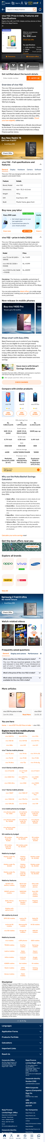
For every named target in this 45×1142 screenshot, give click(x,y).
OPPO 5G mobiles (9, 918)
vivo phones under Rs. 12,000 (35, 813)
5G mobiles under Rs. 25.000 (35, 839)
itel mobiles (23, 963)
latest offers (24, 291)
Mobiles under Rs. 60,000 (23, 873)
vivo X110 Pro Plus (23, 777)
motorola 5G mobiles (9, 925)
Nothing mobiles (35, 968)
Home (4, 1138)
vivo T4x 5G (9, 758)
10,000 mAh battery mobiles (9, 884)
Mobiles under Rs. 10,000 (9, 857)
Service (11, 1138)
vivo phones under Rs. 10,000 (23, 813)
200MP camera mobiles (9, 892)
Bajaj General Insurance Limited (32, 1120)
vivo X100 (23, 783)
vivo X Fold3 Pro (23, 771)
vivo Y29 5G (23, 803)
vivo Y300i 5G (9, 799)
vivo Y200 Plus (35, 793)
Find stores (11, 56)
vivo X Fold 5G (9, 771)
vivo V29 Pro (23, 736)
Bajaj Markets (29, 1126)
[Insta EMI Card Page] (30, 3)
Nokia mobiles (22, 952)
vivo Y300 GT (23, 793)
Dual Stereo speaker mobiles (23, 902)
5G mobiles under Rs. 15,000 (8, 839)
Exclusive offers (33, 56)
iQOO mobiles (35, 940)
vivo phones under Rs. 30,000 (9, 828)
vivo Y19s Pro (23, 799)
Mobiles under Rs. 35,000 (35, 865)
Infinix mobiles (9, 957)
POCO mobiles (22, 974)
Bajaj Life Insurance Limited (33, 1123)
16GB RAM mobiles (23, 892)
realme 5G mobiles (23, 919)
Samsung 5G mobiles (23, 925)
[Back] (3, 9)
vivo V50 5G (9, 741)
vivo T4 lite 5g (35, 762)
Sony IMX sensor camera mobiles (35, 894)
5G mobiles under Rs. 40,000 (22, 846)
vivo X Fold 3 (35, 771)
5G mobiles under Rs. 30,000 (8, 846)
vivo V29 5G (23, 741)
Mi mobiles (35, 963)
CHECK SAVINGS (21, 382)
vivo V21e (35, 736)
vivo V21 (35, 745)
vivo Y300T (9, 793)
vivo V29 (23, 745)
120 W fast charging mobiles (23, 885)
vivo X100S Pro (35, 784)
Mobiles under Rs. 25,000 (9, 865)
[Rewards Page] (35, 3)
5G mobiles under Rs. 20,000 (22, 838)
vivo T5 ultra (9, 753)
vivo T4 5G (23, 758)
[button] (21, 157)
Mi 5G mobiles (35, 924)
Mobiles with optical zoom (9, 909)
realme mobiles (9, 951)
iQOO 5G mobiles (35, 931)
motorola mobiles (23, 958)
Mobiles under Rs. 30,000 (23, 866)
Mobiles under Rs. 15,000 (23, 858)
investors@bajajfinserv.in (10, 1126)
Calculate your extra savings (12, 535)
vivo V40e (9, 745)
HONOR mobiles (9, 963)
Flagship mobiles (35, 901)
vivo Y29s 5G (9, 803)
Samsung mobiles (35, 945)
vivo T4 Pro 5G (35, 753)
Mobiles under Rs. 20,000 (35, 857)
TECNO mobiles (9, 945)
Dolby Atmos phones (9, 901)
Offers (25, 1138)
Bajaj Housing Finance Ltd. (33, 1129)
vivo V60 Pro (9, 736)
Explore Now (32, 547)
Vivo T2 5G (35, 758)
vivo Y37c (35, 799)
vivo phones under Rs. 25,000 (35, 821)
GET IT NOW (27, 231)
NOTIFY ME (35, 78)
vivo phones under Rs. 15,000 (9, 820)
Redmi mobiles (9, 968)
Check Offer (7, 153)
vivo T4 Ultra (9, 762)
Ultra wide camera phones (35, 885)
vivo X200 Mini (9, 777)
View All (5, 591)
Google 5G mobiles (23, 931)
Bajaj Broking (29, 1132)
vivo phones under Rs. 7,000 (9, 812)
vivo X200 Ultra (35, 777)
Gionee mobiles (9, 974)
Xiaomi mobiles (35, 952)
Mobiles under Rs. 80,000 (35, 873)
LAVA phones (23, 940)
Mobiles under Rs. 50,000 (9, 873)
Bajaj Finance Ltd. (31, 1115)
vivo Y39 (35, 803)
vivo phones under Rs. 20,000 (23, 821)
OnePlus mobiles (23, 945)
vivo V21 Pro (35, 741)
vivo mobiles (9, 940)
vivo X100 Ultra (9, 783)
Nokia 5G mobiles (35, 919)
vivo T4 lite (23, 753)
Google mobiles (35, 958)
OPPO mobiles (22, 968)
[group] (21, 147)
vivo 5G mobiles (9, 930)
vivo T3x (23, 762)
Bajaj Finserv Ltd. (30, 1113)
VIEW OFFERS (8, 413)
